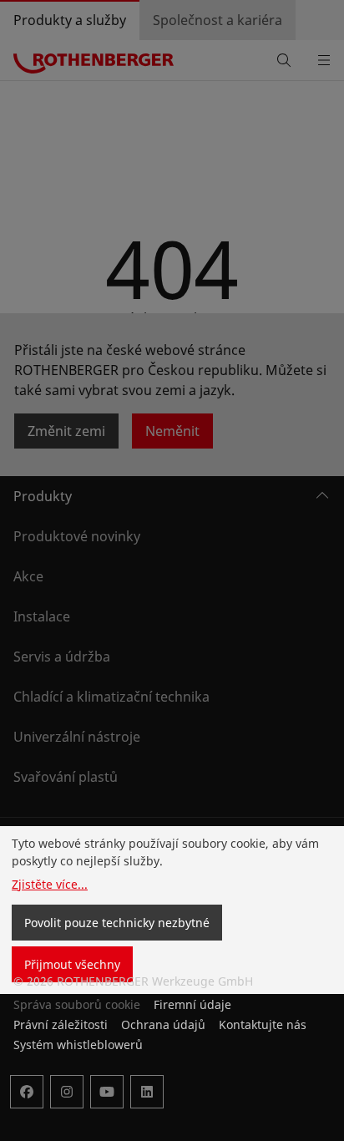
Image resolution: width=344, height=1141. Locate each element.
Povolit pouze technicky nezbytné (117, 923)
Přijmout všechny (72, 964)
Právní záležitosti (60, 1024)
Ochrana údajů (163, 1024)
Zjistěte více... (50, 884)
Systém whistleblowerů (78, 1044)
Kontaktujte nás (262, 1024)
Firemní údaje (192, 1004)
